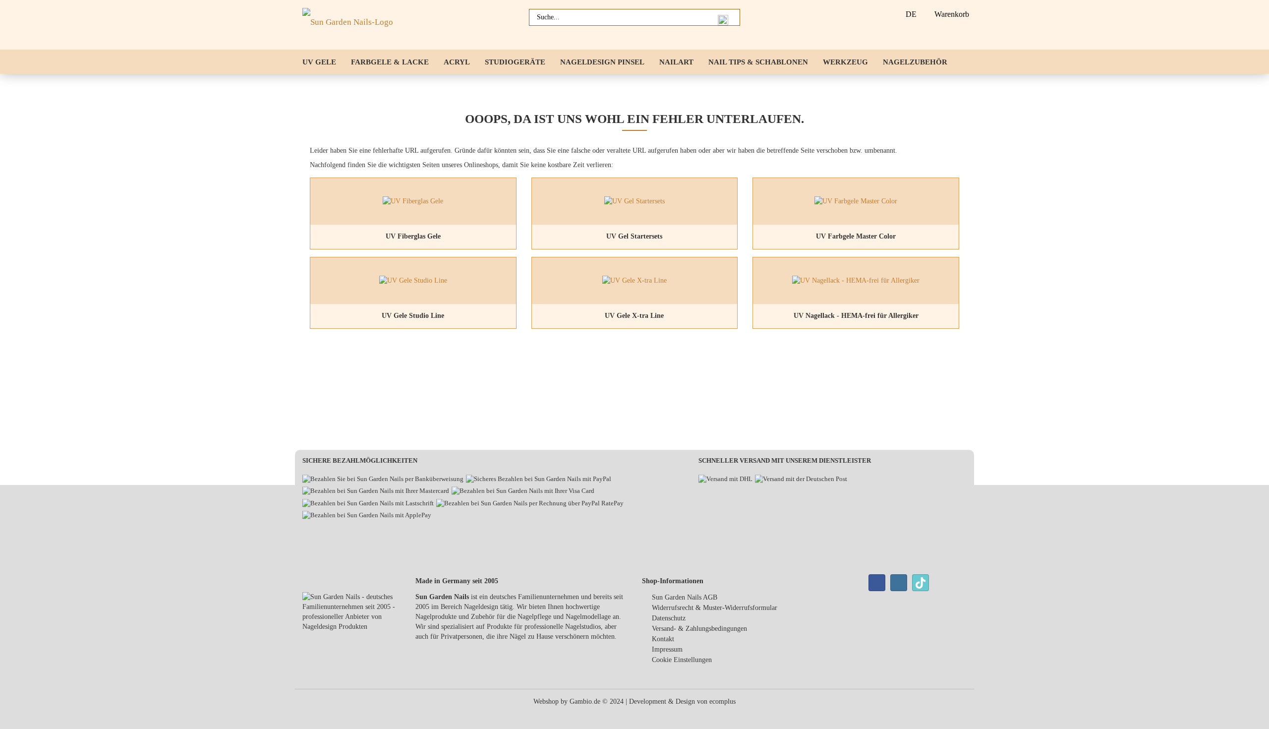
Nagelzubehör (915, 62)
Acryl (457, 62)
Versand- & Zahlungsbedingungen (699, 628)
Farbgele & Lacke (390, 62)
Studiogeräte (515, 62)
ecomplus (722, 701)
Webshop (546, 701)
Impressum (667, 649)
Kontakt (663, 639)
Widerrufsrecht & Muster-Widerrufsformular (714, 607)
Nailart (676, 62)
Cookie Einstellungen (682, 660)
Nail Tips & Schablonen (758, 62)
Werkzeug (845, 62)
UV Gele (319, 62)
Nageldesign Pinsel (602, 62)
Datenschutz (669, 618)
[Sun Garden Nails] (351, 25)
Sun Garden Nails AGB (684, 597)
